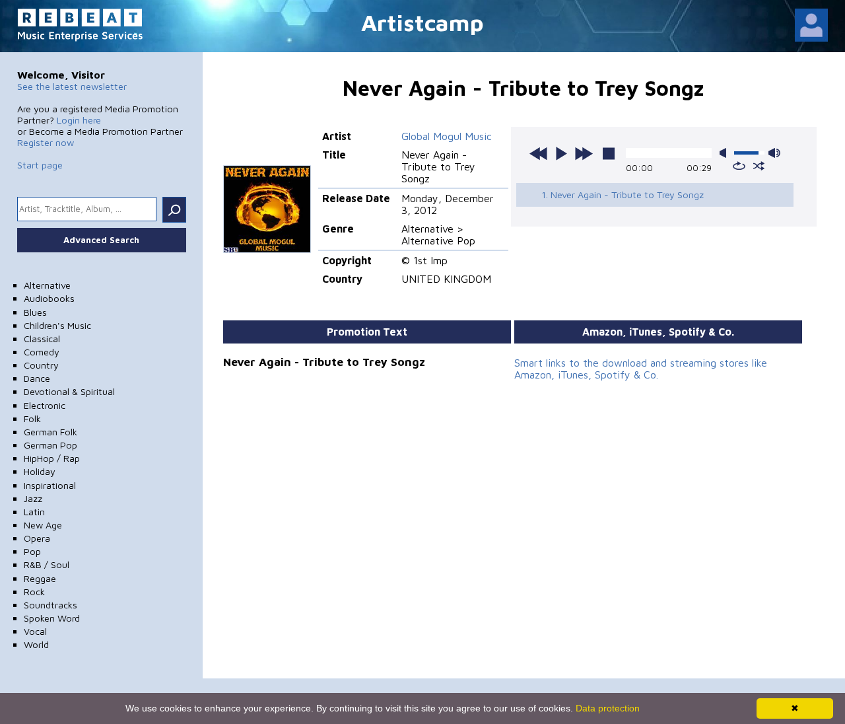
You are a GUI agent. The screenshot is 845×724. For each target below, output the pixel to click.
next (583, 153)
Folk (32, 418)
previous (538, 153)
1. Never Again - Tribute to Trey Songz (622, 194)
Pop (32, 551)
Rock (34, 591)
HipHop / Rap (52, 458)
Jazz (33, 498)
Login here (79, 120)
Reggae (40, 578)
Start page (40, 164)
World (36, 644)
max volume (774, 153)
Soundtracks (50, 604)
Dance (37, 378)
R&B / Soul (46, 564)
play (561, 153)
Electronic (44, 405)
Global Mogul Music (446, 136)
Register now (45, 142)
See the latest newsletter (72, 86)
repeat (739, 166)
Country (41, 365)
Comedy (41, 351)
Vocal (35, 631)
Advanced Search (101, 240)
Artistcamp (422, 22)
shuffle (759, 166)
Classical (42, 338)
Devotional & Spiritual (69, 391)
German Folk (50, 431)
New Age (43, 524)
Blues (35, 312)
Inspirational (50, 485)
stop (608, 153)
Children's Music (57, 325)
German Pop (50, 445)
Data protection (608, 708)
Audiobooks (49, 298)
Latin (34, 511)
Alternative (47, 285)
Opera (37, 538)
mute (725, 153)
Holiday (39, 471)
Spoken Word (52, 618)
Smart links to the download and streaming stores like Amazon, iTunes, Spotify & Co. (640, 368)
